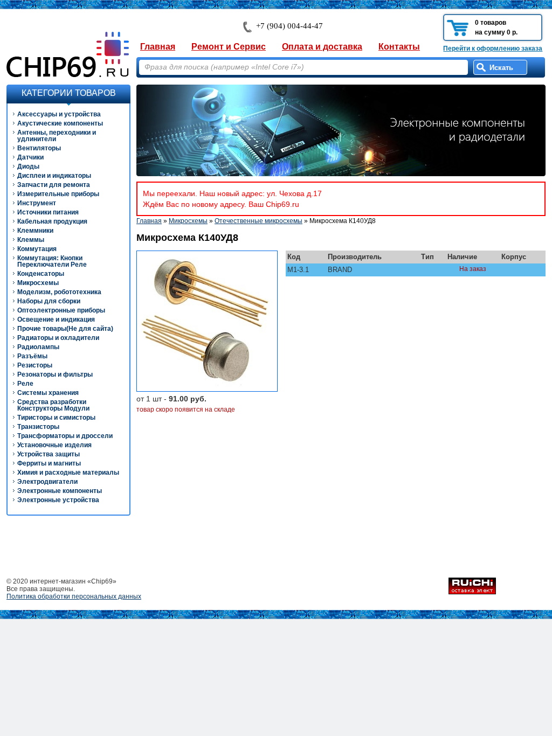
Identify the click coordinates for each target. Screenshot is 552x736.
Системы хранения (48, 393)
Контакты (399, 46)
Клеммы (30, 240)
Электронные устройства (58, 500)
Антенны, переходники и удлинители (56, 136)
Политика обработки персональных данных (73, 596)
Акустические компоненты (60, 123)
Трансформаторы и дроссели (65, 436)
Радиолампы (38, 347)
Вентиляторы (39, 148)
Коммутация (37, 249)
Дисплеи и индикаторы (54, 175)
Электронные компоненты (59, 491)
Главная (157, 46)
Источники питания (48, 212)
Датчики (30, 157)
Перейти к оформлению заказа (492, 48)
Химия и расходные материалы (68, 472)
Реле (25, 383)
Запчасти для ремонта (53, 185)
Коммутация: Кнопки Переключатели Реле (52, 261)
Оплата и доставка (322, 46)
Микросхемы (38, 283)
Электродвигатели (47, 481)
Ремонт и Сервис (228, 46)
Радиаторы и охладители (58, 338)
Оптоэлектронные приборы (61, 310)
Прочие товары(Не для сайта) (65, 328)
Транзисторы (38, 427)
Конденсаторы (40, 273)
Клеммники (35, 230)
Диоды (28, 166)
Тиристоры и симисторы (56, 417)
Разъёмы (32, 356)
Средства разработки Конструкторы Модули (53, 405)
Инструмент (36, 203)
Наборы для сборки (48, 301)
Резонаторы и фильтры (55, 374)
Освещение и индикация (56, 319)
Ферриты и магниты (49, 463)
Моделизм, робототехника (59, 292)
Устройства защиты (48, 454)
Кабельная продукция (52, 221)
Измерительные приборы (58, 194)
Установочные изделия (54, 445)
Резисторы (34, 365)
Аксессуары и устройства (59, 114)
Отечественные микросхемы (258, 221)
